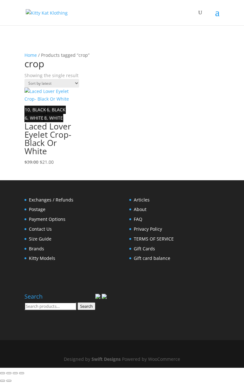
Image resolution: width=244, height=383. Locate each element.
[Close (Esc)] (21, 373)
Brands (36, 249)
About (140, 209)
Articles (142, 200)
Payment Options (47, 219)
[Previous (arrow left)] (2, 381)
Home (30, 55)
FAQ (138, 219)
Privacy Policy (148, 229)
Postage (37, 209)
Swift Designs (106, 359)
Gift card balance (152, 258)
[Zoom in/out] (2, 373)
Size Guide (40, 239)
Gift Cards (144, 249)
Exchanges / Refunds (51, 200)
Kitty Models (42, 258)
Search (86, 306)
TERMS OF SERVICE (154, 239)
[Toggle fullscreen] (8, 373)
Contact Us (40, 229)
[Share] (15, 373)
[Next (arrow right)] (8, 381)
